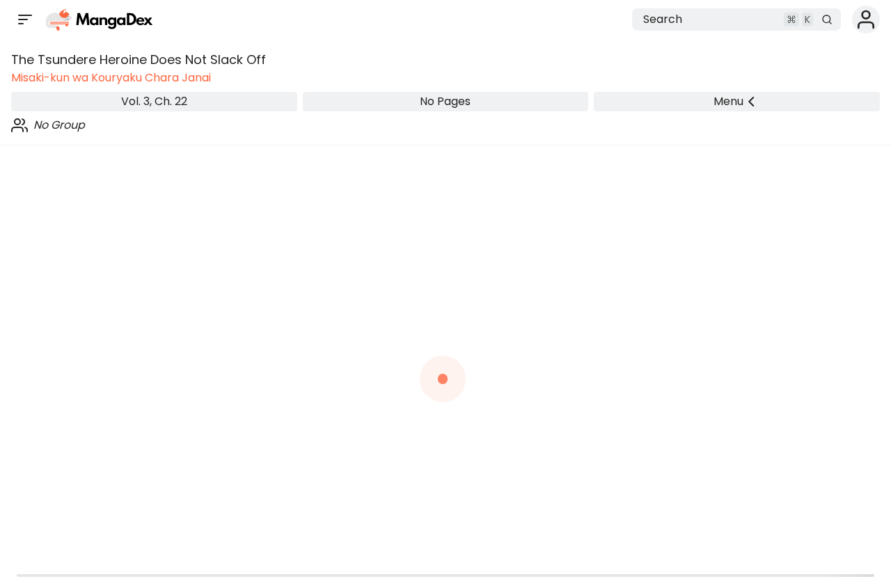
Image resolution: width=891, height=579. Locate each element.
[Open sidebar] (25, 19)
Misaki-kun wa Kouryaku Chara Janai (111, 78)
